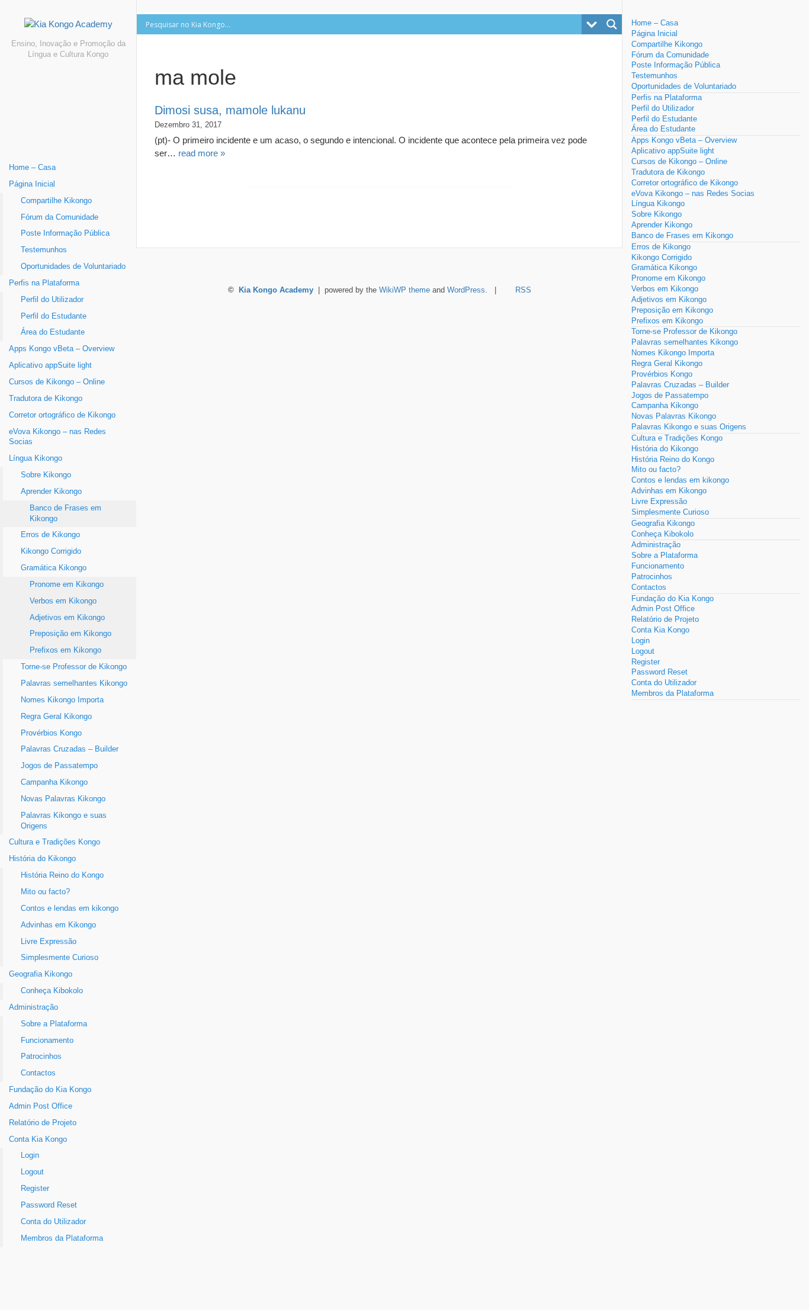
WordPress (466, 290)
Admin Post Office (40, 1106)
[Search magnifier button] (612, 24)
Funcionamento (47, 1040)
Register (35, 1188)
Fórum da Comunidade (59, 217)
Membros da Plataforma (62, 1238)
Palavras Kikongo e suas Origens (64, 820)
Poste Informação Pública (65, 233)
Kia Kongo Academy (276, 290)
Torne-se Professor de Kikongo (74, 667)
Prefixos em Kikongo (65, 650)
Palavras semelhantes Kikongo (74, 683)
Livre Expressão (48, 941)
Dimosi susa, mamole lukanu (230, 110)
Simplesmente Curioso (59, 957)
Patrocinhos (41, 1056)
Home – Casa (32, 167)
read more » (201, 153)
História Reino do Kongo (62, 875)
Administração (33, 1007)
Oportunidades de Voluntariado (73, 266)
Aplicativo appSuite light (50, 365)
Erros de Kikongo (50, 535)
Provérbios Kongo (51, 733)
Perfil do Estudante (53, 316)
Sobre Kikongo (46, 475)
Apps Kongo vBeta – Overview (61, 349)
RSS (523, 290)
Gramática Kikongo (53, 568)
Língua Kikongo (35, 458)
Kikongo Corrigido (51, 551)
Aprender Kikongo (51, 491)
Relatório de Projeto (42, 1123)
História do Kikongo (42, 859)
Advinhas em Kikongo (58, 925)
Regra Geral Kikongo (56, 716)
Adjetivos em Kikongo (67, 618)
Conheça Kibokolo (52, 991)
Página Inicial (32, 184)
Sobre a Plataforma (54, 1024)
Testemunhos (44, 250)
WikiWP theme (404, 290)
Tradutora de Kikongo (45, 398)
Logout (32, 1172)
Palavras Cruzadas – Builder (69, 749)
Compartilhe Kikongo (56, 201)
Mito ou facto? (45, 892)
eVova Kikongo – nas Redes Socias (57, 437)
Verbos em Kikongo (63, 601)
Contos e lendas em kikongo (69, 908)
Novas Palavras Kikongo (63, 799)
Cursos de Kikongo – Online (57, 382)
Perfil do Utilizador (52, 300)
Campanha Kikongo (54, 782)
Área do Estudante (53, 332)
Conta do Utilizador (53, 1222)
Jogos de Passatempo (59, 766)
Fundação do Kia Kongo (50, 1090)
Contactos (38, 1073)
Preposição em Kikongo (70, 634)
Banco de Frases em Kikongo (65, 513)
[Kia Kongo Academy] (68, 28)
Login (30, 1155)
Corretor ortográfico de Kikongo (62, 415)
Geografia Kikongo (40, 974)
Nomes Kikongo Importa (62, 700)
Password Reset (49, 1205)
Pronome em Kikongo (67, 584)
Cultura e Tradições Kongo (54, 842)
